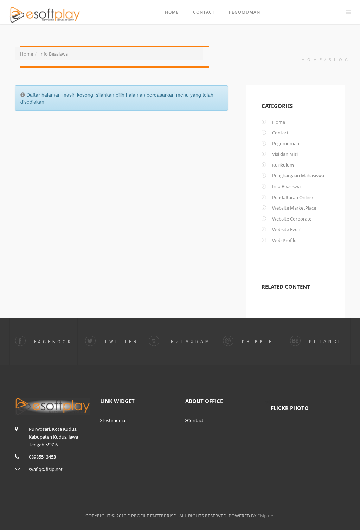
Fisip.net (265, 515)
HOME (313, 59)
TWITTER (120, 341)
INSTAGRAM (188, 341)
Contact (204, 12)
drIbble (256, 341)
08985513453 (42, 457)
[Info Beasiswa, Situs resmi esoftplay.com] (47, 10)
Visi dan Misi (285, 154)
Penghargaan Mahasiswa (298, 176)
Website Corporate (291, 219)
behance (324, 341)
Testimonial (114, 420)
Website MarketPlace (294, 208)
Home (172, 12)
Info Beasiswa (53, 54)
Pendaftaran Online (292, 197)
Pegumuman (244, 12)
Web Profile (284, 240)
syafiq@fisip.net (46, 469)
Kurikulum (283, 165)
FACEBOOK (51, 341)
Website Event (287, 229)
